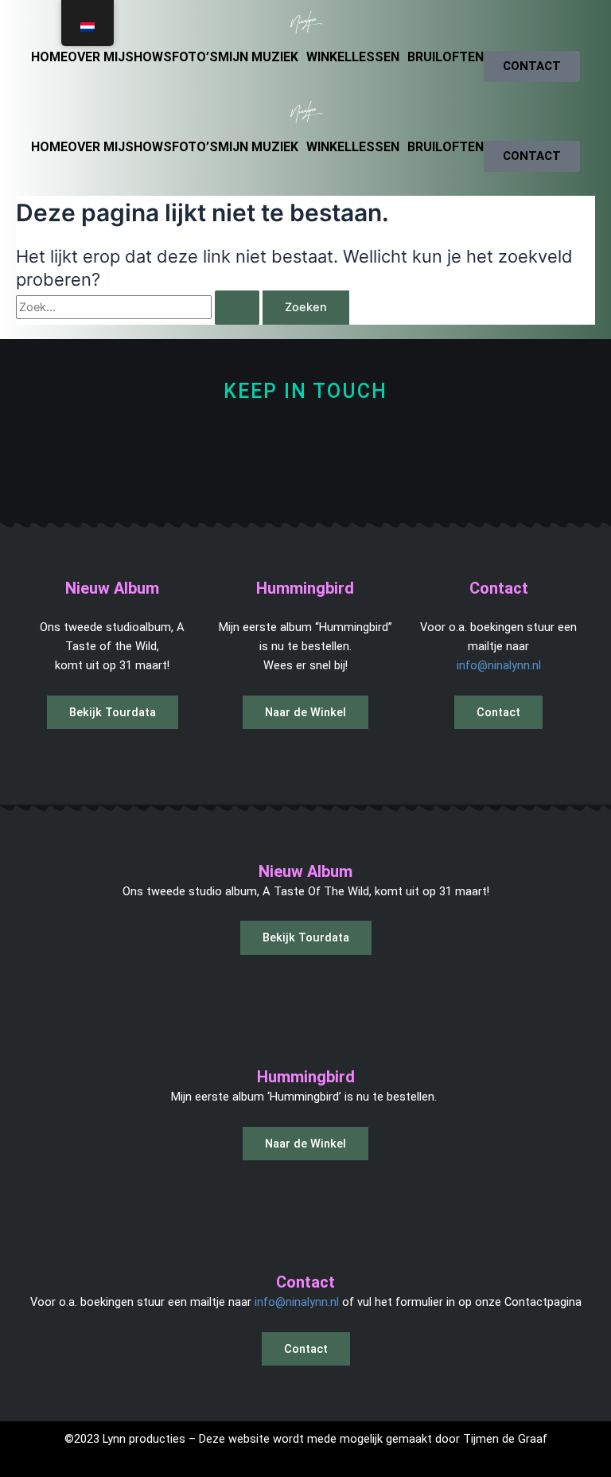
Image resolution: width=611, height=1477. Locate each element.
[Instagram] (236, 471)
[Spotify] (290, 471)
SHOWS (148, 57)
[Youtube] (396, 471)
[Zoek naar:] (139, 307)
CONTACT (532, 66)
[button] (262, 57)
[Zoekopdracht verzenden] (237, 307)
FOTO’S (195, 57)
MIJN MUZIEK (258, 57)
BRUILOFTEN (445, 57)
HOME (49, 57)
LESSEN (375, 57)
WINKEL (329, 57)
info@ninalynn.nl (499, 665)
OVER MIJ (96, 57)
